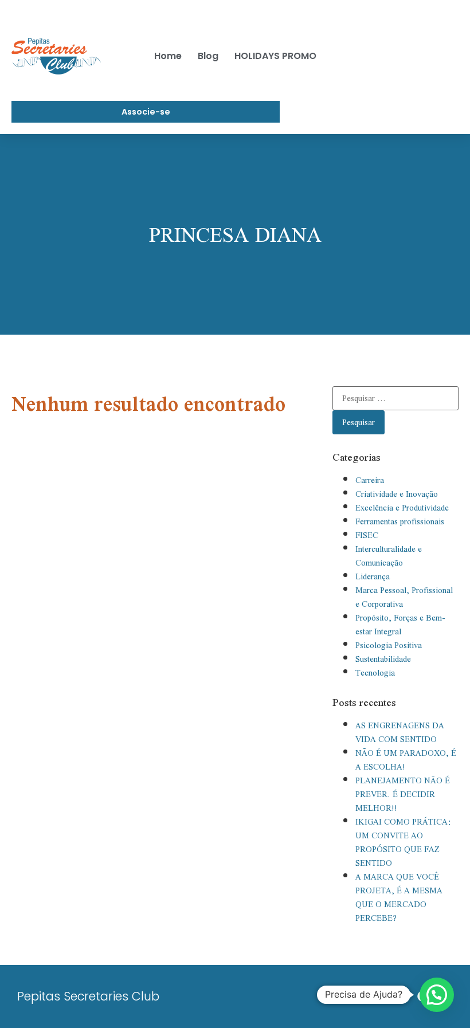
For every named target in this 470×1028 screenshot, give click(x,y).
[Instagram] (399, 996)
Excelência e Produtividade (402, 508)
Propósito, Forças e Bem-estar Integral (400, 625)
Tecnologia (375, 673)
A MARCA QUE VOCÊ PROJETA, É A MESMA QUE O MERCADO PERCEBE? (398, 897)
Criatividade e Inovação (396, 494)
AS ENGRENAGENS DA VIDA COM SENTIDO (399, 732)
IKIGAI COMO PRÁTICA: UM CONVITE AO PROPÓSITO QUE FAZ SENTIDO (403, 842)
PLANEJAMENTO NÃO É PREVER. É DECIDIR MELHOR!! (402, 794)
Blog (208, 55)
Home (168, 55)
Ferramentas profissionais (399, 521)
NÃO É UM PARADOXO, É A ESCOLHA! (405, 760)
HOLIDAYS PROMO (275, 55)
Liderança (372, 576)
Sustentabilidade (383, 659)
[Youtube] (375, 996)
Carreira (369, 480)
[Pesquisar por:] (395, 398)
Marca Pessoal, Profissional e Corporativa (404, 597)
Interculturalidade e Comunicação (388, 556)
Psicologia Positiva (388, 645)
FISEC (366, 535)
